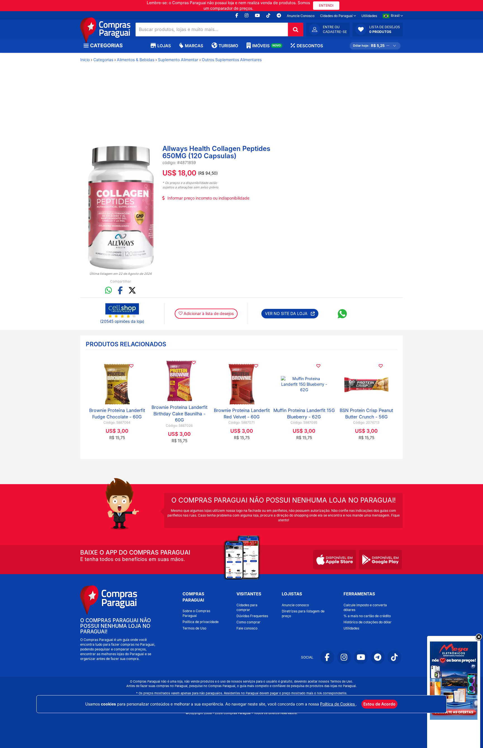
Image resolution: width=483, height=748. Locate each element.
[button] (377, 29)
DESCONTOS (310, 45)
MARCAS (194, 45)
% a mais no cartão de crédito (367, 616)
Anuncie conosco (295, 605)
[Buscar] (295, 29)
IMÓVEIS (266, 45)
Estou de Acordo (379, 704)
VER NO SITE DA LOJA (288, 313)
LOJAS (164, 45)
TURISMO (228, 45)
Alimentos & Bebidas (135, 59)
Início (85, 59)
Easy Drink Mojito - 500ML (303, 413)
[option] (121, 208)
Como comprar (248, 622)
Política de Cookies (338, 704)
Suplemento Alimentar (178, 59)
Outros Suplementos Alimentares (232, 59)
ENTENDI (326, 5)
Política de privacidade (201, 622)
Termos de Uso (194, 628)
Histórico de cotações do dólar (368, 622)
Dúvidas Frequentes (252, 616)
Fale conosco (246, 628)
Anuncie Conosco (300, 16)
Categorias (103, 59)
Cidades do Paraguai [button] (337, 16)
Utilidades (369, 16)
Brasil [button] (396, 15)
